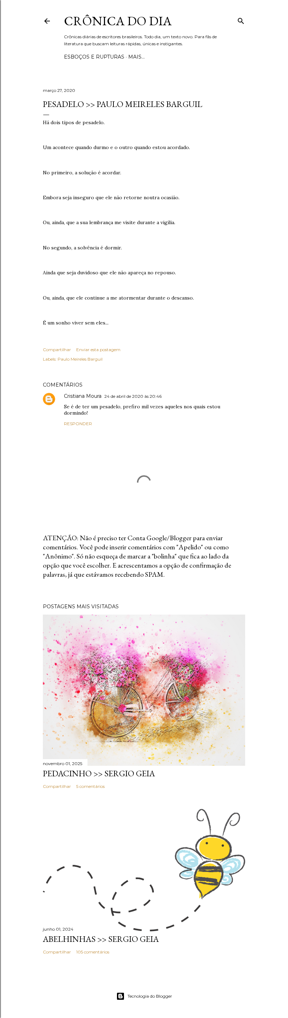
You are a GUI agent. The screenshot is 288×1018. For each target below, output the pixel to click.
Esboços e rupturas (94, 57)
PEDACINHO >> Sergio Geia (99, 773)
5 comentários (90, 786)
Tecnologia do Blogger (149, 996)
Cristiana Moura (83, 396)
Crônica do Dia (118, 21)
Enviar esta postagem (98, 349)
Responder (78, 423)
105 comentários (92, 952)
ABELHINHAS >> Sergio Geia (101, 938)
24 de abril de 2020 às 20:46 (133, 396)
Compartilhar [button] (57, 349)
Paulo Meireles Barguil (80, 359)
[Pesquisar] (241, 19)
